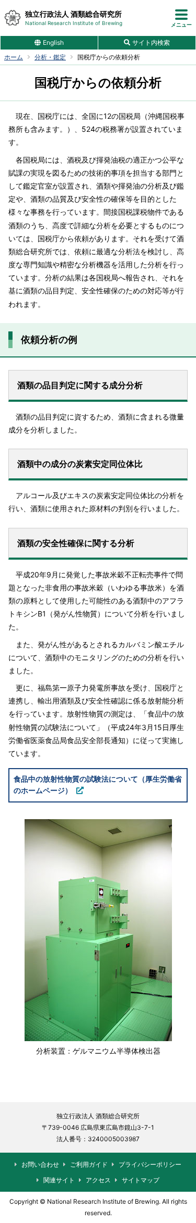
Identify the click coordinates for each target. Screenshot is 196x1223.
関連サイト (59, 1180)
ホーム (13, 57)
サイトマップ (140, 1180)
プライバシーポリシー (150, 1164)
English (53, 42)
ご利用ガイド (89, 1164)
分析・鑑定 (50, 57)
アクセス (98, 1180)
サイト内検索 (151, 42)
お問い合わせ (40, 1164)
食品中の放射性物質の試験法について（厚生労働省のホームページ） (98, 784)
